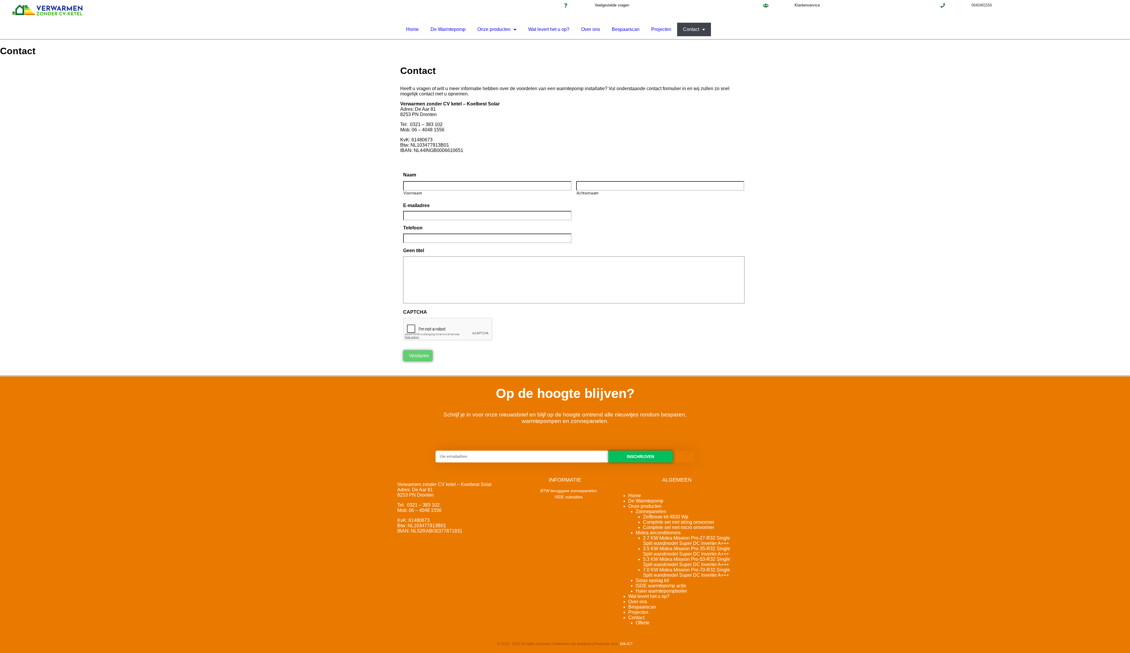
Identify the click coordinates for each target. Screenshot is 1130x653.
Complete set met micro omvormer (678, 527)
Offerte (642, 622)
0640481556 (981, 5)
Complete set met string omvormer (678, 522)
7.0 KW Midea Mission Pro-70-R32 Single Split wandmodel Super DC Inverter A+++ (686, 572)
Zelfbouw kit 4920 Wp (665, 516)
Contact (691, 29)
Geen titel (413, 250)
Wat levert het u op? (548, 29)
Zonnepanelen (651, 511)
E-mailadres (416, 205)
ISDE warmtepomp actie (661, 585)
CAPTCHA (415, 312)
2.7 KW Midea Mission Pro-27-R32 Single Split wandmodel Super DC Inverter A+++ (686, 540)
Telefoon (413, 227)
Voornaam (412, 193)
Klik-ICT (626, 644)
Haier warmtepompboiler (661, 591)
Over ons (590, 29)
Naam (409, 174)
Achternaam (587, 193)
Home (412, 29)
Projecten (661, 29)
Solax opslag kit (652, 580)
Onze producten (494, 29)
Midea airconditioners (658, 532)
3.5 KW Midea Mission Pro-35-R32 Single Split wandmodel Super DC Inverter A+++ (686, 551)
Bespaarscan (625, 29)
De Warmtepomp (448, 29)
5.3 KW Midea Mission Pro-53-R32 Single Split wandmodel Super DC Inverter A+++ (686, 562)
